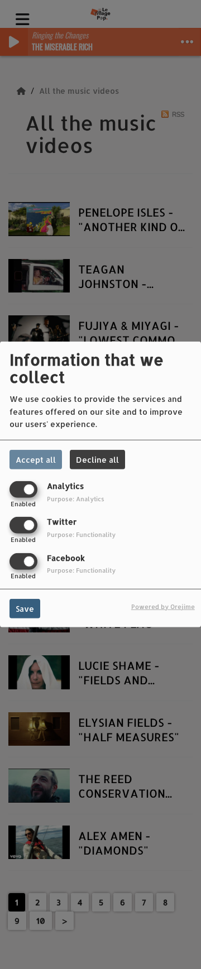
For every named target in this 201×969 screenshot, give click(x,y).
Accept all (36, 459)
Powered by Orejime (163, 606)
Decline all (97, 459)
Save (25, 608)
